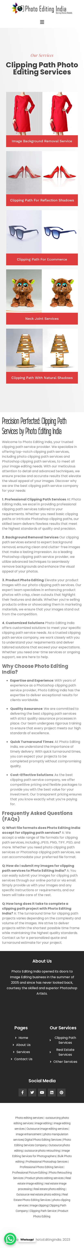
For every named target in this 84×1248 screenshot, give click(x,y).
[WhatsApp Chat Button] (10, 1239)
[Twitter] (32, 1093)
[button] (42, 22)
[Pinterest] (61, 1093)
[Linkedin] (52, 1093)
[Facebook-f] (23, 1093)
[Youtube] (42, 1093)
